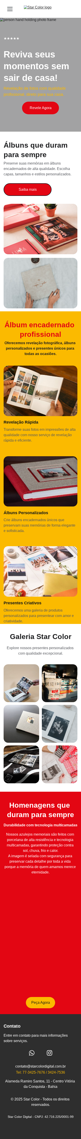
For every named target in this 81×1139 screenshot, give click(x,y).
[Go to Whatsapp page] (31, 1053)
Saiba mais (28, 189)
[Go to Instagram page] (49, 1053)
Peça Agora (40, 1002)
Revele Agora (41, 108)
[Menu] (10, 9)
